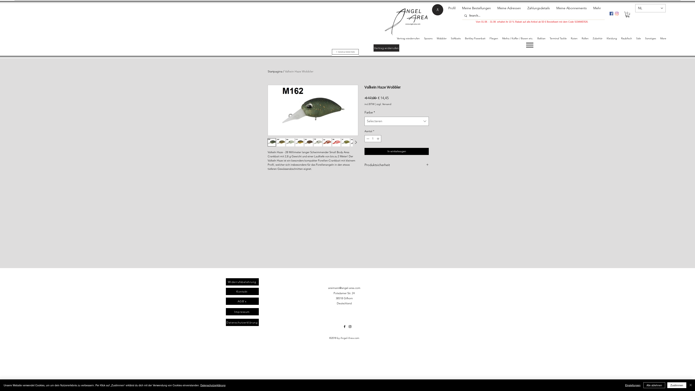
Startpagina (275, 71)
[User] (437, 9)
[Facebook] (611, 13)
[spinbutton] (373, 138)
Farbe (370, 112)
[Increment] (378, 138)
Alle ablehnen (654, 385)
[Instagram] (617, 13)
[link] (627, 14)
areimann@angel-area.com (344, 288)
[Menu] (529, 45)
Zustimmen (676, 385)
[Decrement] (367, 138)
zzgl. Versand (383, 104)
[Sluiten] (690, 385)
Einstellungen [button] (633, 385)
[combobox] (397, 121)
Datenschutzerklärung (213, 385)
